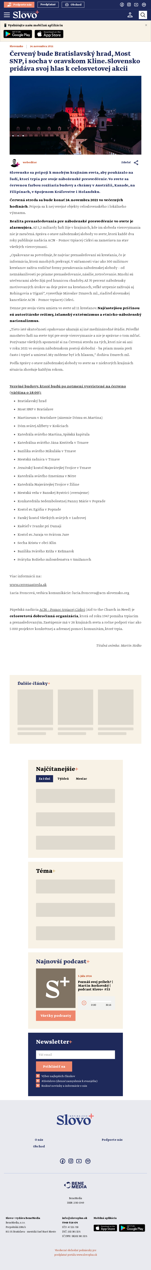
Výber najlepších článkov (58, 1076)
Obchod (39, 1147)
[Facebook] (122, 4)
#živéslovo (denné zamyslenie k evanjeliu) (69, 1081)
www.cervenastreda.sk (28, 584)
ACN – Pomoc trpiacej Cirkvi (62, 609)
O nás (39, 1140)
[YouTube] (136, 4)
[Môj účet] (130, 14)
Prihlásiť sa (54, 1066)
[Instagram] (129, 4)
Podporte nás (112, 1140)
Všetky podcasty (56, 1015)
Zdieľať (126, 162)
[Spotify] (144, 4)
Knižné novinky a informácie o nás (64, 1086)
